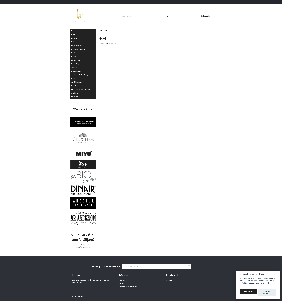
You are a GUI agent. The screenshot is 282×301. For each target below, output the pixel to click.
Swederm (74, 67)
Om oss (121, 283)
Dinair (73, 78)
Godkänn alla (248, 291)
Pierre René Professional (78, 49)
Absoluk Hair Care (76, 82)
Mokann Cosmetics (77, 60)
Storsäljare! (74, 93)
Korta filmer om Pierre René (128, 287)
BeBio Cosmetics (76, 71)
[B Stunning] (79, 16)
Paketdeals (74, 97)
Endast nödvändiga (267, 292)
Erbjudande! (74, 38)
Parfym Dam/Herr (76, 45)
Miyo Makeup (75, 64)
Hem (72, 31)
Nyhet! (73, 34)
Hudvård (73, 42)
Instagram (170, 280)
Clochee (73, 56)
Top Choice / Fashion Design (79, 75)
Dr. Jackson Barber (76, 86)
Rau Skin (73, 53)
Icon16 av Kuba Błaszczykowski (80, 89)
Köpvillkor (122, 280)
